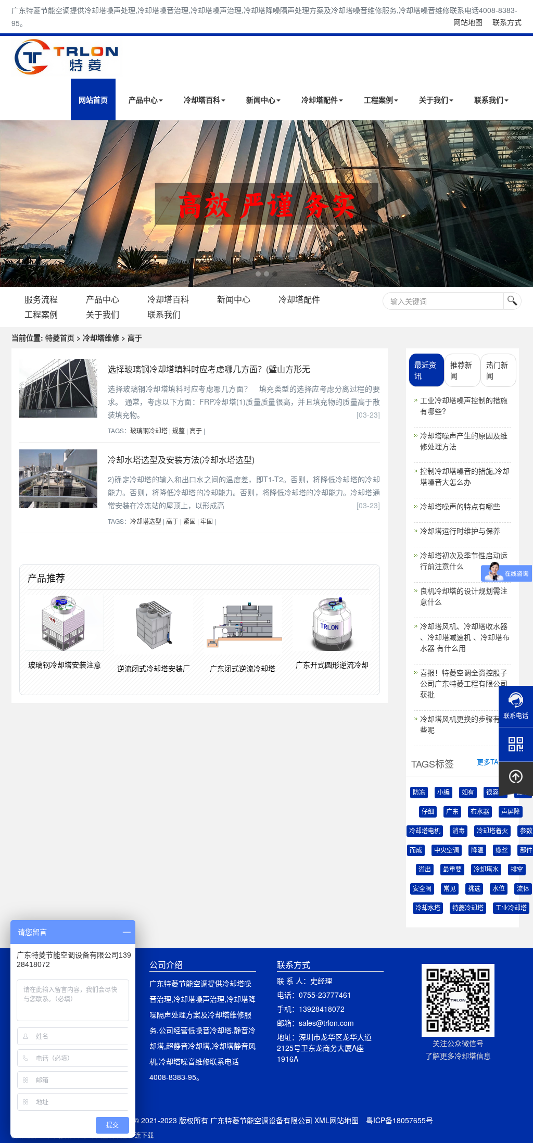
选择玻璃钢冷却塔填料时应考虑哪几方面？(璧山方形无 (209, 369)
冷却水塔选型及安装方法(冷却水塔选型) (181, 460)
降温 (477, 850)
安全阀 (422, 889)
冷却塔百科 (202, 99)
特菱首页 (59, 337)
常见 (449, 889)
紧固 (189, 521)
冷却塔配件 (319, 99)
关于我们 (433, 99)
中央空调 (446, 850)
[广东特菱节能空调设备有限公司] (67, 69)
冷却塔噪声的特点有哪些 (460, 506)
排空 (517, 869)
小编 (443, 792)
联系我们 (488, 99)
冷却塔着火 (492, 831)
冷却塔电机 (424, 831)
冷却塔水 (486, 869)
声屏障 (510, 811)
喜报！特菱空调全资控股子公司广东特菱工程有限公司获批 (463, 683)
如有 (468, 792)
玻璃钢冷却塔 (149, 430)
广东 (452, 811)
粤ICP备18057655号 (399, 1120)
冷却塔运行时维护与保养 (460, 530)
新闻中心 (260, 99)
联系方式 (507, 22)
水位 (498, 889)
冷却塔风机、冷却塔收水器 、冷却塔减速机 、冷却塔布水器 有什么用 (465, 637)
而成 (416, 850)
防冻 (419, 792)
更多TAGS (493, 762)
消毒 (458, 831)
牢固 (206, 521)
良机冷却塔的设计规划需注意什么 (463, 596)
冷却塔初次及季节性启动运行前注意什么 (463, 560)
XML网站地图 (336, 1120)
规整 (178, 430)
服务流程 (41, 299)
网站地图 (468, 22)
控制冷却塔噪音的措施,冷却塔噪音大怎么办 (465, 476)
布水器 (480, 811)
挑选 (474, 889)
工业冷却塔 (511, 908)
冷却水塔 (427, 908)
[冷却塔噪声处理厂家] (266, 203)
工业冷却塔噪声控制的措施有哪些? (463, 405)
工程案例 (378, 99)
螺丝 (502, 850)
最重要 (452, 869)
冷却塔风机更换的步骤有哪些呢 (463, 724)
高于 (195, 430)
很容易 (495, 792)
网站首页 (93, 99)
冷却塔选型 (145, 521)
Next (10, 203)
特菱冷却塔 (468, 908)
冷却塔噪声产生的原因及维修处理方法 (463, 440)
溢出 (424, 869)
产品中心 (143, 99)
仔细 (428, 811)
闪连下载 (141, 1135)
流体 (523, 889)
